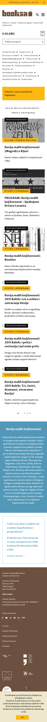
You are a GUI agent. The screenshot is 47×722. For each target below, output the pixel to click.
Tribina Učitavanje (31, 55)
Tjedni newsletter (9, 613)
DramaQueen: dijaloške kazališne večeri (17, 72)
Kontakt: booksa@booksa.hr (13, 573)
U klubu (13, 23)
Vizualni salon (26, 79)
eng (23, 618)
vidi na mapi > (7, 594)
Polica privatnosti (9, 641)
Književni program (25, 23)
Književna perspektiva (23, 66)
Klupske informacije (10, 631)
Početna (5, 23)
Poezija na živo (25, 52)
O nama (5, 626)
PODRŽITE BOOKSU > (16, 556)
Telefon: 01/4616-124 (10, 576)
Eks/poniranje (31, 76)
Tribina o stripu (32, 59)
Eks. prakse (6, 66)
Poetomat (6, 69)
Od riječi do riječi (8, 52)
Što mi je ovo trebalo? (11, 55)
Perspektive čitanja (9, 79)
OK (22, 717)
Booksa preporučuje (10, 62)
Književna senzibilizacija (31, 62)
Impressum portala (9, 636)
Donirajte (6, 646)
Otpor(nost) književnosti (12, 76)
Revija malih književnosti (12, 59)
